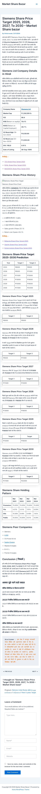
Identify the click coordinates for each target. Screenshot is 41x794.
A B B (6, 535)
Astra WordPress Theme (20, 789)
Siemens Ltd (26, 109)
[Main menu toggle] (36, 4)
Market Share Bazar (14, 3)
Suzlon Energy (9, 542)
